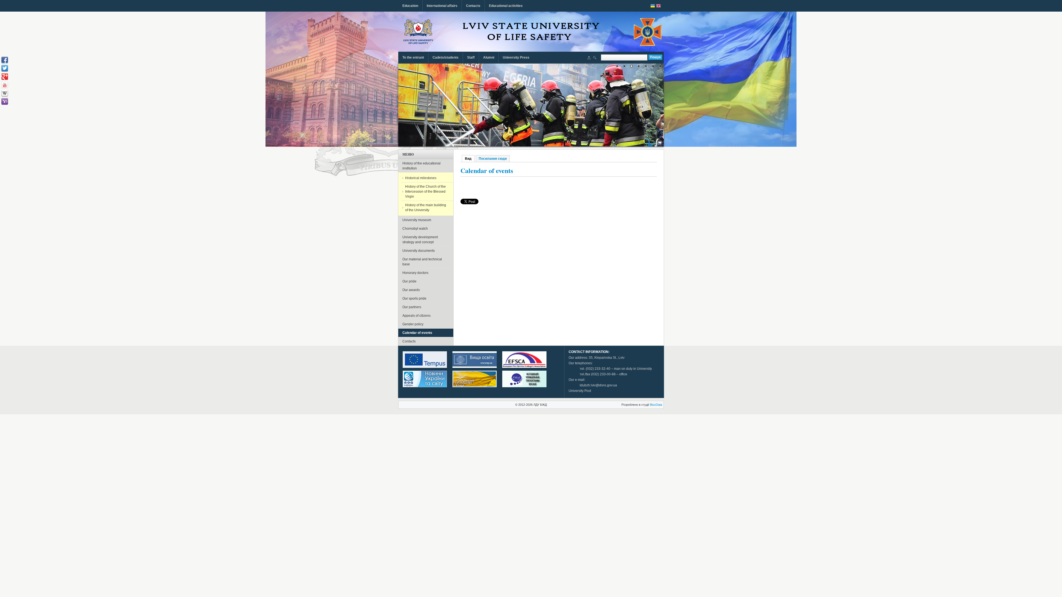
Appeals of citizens (416, 316)
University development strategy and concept (420, 239)
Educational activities (506, 6)
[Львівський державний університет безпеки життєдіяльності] (418, 31)
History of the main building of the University (425, 207)
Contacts (473, 6)
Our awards (411, 290)
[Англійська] (658, 6)
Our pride (409, 281)
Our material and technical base (422, 261)
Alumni (488, 57)
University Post (580, 391)
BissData (656, 404)
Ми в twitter (4, 68)
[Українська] (652, 6)
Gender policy (412, 324)
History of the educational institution (421, 165)
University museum (416, 220)
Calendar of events (417, 333)
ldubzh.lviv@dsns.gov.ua (598, 385)
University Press (516, 57)
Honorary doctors (415, 273)
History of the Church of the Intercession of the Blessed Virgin (425, 191)
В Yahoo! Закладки (4, 101)
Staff (471, 57)
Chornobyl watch (415, 229)
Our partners (411, 307)
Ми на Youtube (4, 85)
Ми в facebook (4, 60)
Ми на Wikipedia (4, 93)
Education (410, 6)
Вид (470, 159)
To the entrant (413, 57)
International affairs (442, 6)
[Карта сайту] (588, 58)
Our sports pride (414, 298)
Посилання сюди (493, 159)
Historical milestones (420, 178)
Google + (4, 76)
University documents (418, 251)
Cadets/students (446, 57)
